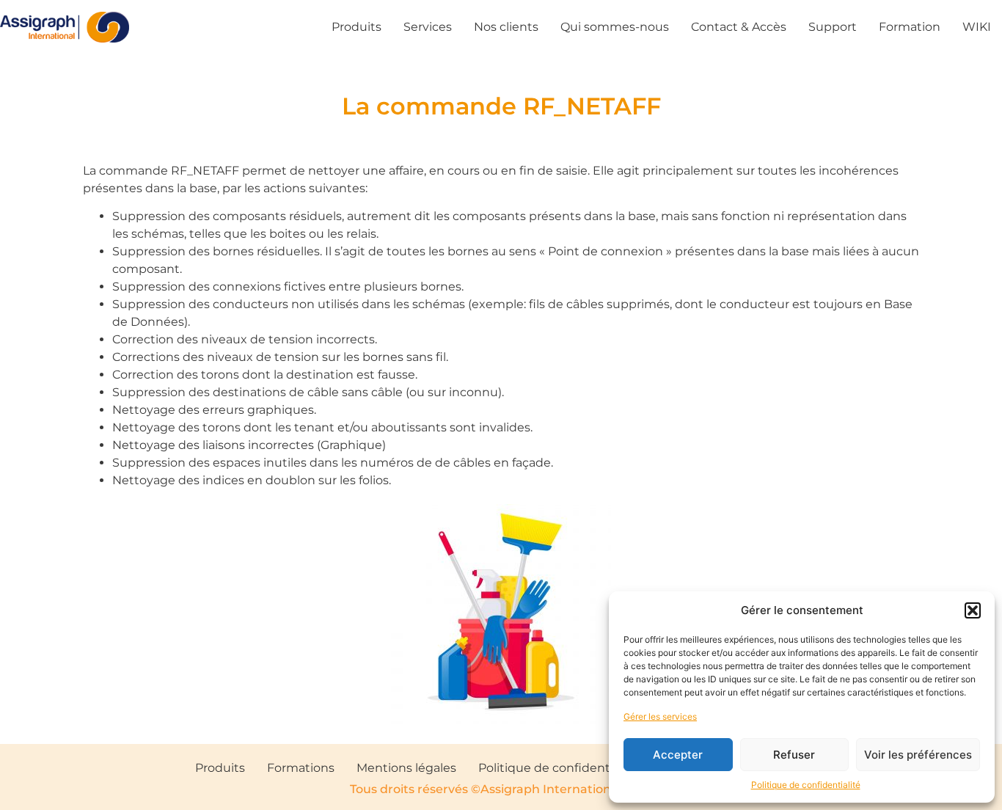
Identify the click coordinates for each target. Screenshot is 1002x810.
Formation (909, 27)
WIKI (976, 27)
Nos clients (506, 27)
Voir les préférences (918, 755)
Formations (300, 768)
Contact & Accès (738, 27)
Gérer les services (660, 716)
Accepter (678, 755)
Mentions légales (406, 768)
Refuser (794, 755)
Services (427, 27)
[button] (972, 610)
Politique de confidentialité (805, 784)
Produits (356, 27)
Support (832, 27)
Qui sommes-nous (614, 27)
